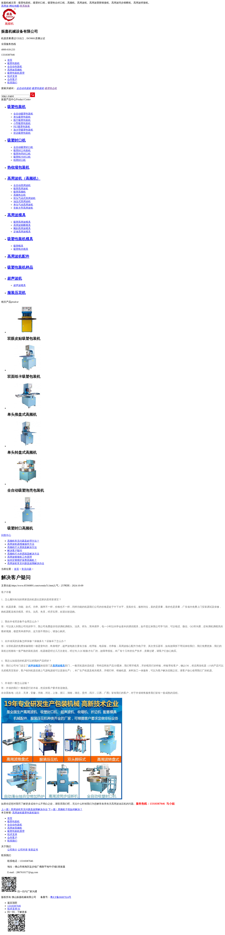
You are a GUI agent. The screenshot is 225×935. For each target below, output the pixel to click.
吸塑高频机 (19, 191)
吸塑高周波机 (20, 188)
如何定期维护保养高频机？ (22, 560)
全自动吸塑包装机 (23, 113)
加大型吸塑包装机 (23, 129)
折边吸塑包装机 (22, 133)
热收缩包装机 (18, 167)
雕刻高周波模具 (22, 228)
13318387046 (14, 906)
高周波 (5, 6)
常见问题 (26, 569)
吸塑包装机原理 (15, 73)
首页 (9, 60)
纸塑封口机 (19, 160)
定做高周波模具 (22, 231)
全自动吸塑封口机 (23, 147)
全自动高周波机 (22, 185)
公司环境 (23, 849)
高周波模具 (16, 215)
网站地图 (14, 6)
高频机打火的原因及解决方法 (23, 553)
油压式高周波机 (22, 201)
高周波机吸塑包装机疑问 (25, 812)
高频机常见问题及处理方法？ (23, 541)
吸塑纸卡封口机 (22, 157)
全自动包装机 (14, 66)
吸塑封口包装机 (22, 150)
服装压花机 (16, 293)
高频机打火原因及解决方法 (22, 547)
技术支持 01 (13, 908)
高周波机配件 (18, 256)
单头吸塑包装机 (22, 117)
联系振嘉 (25, 6)
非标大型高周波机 (23, 208)
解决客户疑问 (14, 550)
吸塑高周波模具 (22, 222)
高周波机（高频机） (23, 178)
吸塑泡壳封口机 (22, 153)
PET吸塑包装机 (21, 126)
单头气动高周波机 (23, 204)
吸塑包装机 (13, 63)
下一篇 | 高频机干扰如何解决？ (65, 809)
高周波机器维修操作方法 (20, 544)
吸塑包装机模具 (20, 239)
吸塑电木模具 (20, 249)
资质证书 (33, 849)
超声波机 (14, 278)
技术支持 (12, 76)
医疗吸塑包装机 (22, 120)
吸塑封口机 (16, 140)
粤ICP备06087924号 (60, 897)
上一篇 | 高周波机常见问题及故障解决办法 (24, 809)
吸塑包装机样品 (20, 267)
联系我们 (12, 82)
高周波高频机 (14, 69)
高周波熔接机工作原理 (19, 557)
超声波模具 (19, 285)
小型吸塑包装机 (22, 123)
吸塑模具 (18, 246)
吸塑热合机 (51, 88)
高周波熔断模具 (22, 225)
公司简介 (12, 849)
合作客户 (12, 79)
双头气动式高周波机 (24, 198)
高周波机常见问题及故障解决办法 (25, 563)
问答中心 (6, 535)
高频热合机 (19, 195)
